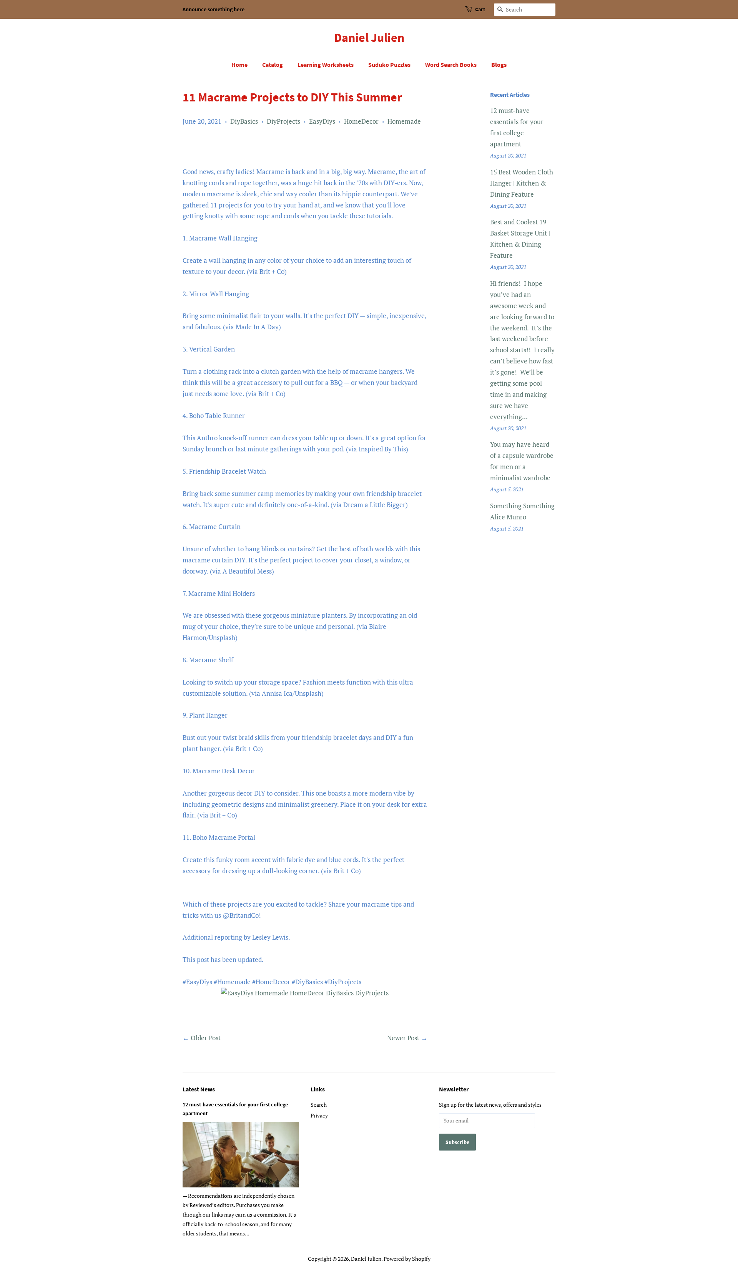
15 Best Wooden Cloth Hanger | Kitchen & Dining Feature (521, 183)
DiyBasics (244, 121)
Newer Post (403, 1037)
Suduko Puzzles (389, 64)
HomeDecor (361, 121)
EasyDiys (322, 121)
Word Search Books (451, 64)
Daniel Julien (369, 37)
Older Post (206, 1037)
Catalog (272, 64)
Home (239, 64)
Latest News (199, 1089)
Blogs (499, 64)
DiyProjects (283, 121)
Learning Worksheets (326, 64)
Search (319, 1104)
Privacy (319, 1115)
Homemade (404, 121)
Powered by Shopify (407, 1258)
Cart (480, 9)
